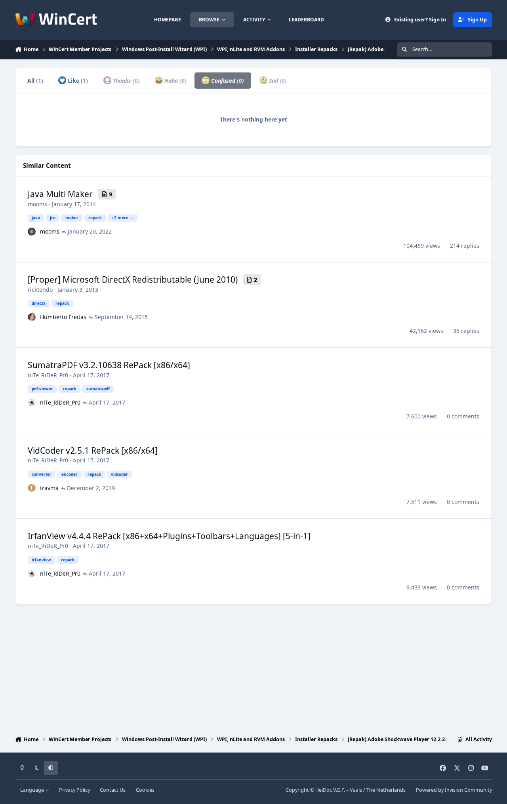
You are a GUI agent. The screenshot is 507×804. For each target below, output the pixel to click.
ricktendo (40, 289)
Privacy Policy (74, 790)
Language (32, 790)
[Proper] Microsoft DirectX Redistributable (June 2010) (133, 279)
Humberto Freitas (63, 317)
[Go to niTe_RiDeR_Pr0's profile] (32, 403)
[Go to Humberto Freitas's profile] (32, 317)
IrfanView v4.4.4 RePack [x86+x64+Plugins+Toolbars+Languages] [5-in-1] (169, 536)
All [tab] (35, 80)
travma (49, 488)
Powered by (454, 790)
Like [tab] (77, 80)
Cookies (145, 790)
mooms (37, 204)
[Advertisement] (253, 667)
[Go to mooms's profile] (32, 232)
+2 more (120, 217)
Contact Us (113, 790)
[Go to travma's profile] (32, 488)
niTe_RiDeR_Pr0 (48, 375)
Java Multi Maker (60, 194)
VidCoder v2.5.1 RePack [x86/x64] (93, 450)
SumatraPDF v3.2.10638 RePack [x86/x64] (109, 365)
